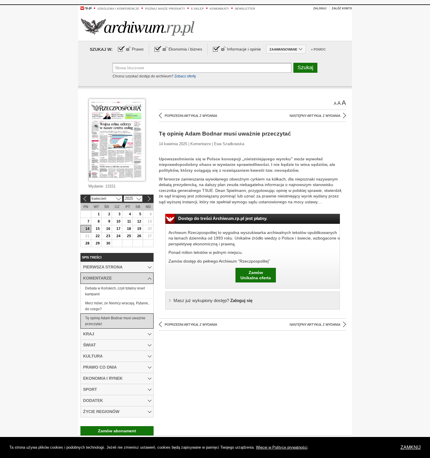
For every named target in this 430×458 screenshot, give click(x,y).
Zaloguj (319, 8)
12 (139, 221)
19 (139, 229)
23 (108, 236)
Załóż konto (342, 8)
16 (108, 229)
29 (98, 243)
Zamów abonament (117, 430)
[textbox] (202, 68)
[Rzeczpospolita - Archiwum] (137, 26)
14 (87, 229)
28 (87, 243)
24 (118, 236)
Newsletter (245, 8)
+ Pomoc (318, 49)
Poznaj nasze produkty (165, 8)
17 (118, 229)
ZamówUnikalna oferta (255, 275)
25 (129, 236)
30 (108, 243)
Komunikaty (219, 8)
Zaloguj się (212, 300)
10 (118, 221)
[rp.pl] (86, 8)
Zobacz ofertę (185, 76)
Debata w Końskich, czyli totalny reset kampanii (115, 291)
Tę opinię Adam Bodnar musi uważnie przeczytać (115, 321)
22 (98, 236)
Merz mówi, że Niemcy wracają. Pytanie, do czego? (117, 306)
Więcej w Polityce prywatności (281, 447)
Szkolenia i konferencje (118, 8)
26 (139, 236)
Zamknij (410, 447)
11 (129, 221)
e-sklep (197, 8)
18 (129, 229)
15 (98, 229)
